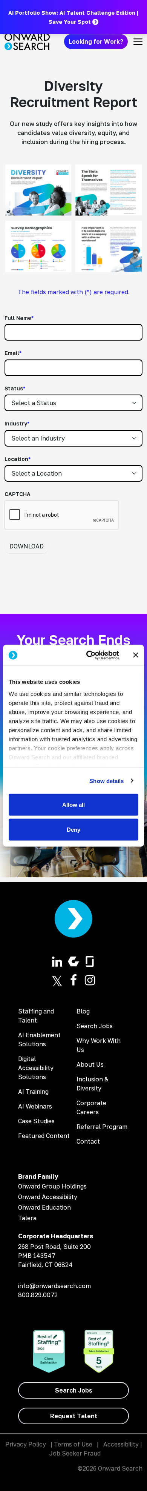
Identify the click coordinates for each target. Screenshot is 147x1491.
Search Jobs (95, 1026)
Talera (27, 1218)
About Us (90, 1064)
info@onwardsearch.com (54, 1286)
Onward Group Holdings (52, 1186)
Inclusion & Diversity (92, 1083)
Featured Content (44, 1135)
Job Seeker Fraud (75, 1453)
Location (18, 459)
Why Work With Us (99, 1045)
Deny (73, 829)
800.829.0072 (38, 1295)
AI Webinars (35, 1106)
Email (13, 353)
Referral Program (102, 1126)
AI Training (33, 1091)
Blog (83, 1011)
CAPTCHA (18, 494)
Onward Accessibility (47, 1197)
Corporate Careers (91, 1107)
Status (15, 388)
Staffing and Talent (36, 1015)
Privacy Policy (25, 1444)
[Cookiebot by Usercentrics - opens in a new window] (89, 655)
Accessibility (121, 1444)
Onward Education (44, 1207)
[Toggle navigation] (137, 41)
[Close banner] (135, 655)
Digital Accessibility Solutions (36, 1068)
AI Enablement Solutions (39, 1039)
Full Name (19, 318)
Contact (88, 1141)
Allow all (73, 805)
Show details (106, 780)
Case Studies (36, 1121)
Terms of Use (73, 1444)
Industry (17, 423)
